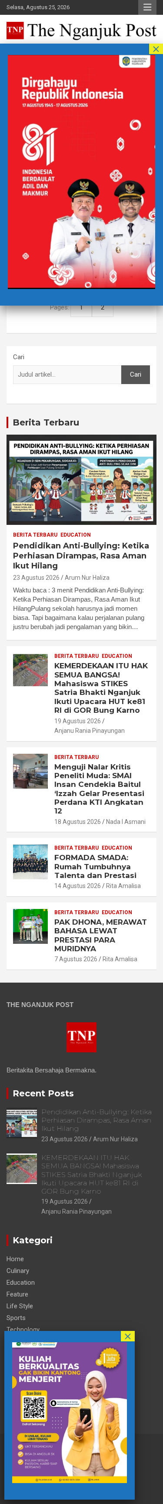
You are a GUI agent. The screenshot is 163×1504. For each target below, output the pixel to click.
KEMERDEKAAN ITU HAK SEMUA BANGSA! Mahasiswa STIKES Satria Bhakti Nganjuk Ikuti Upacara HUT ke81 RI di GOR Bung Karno (101, 688)
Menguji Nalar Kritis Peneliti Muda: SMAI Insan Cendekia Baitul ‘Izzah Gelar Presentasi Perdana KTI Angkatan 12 (99, 789)
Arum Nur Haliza (87, 577)
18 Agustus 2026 (77, 821)
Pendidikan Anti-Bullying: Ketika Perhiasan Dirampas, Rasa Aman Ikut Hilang (81, 556)
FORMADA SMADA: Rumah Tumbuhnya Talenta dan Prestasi (95, 866)
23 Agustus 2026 (36, 577)
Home (15, 1259)
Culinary (18, 1271)
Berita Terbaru (46, 422)
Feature (17, 1294)
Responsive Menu (147, 7)
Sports (16, 1318)
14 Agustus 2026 (77, 885)
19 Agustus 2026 (77, 721)
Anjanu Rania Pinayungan (89, 730)
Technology (23, 1330)
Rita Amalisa (123, 885)
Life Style (20, 1306)
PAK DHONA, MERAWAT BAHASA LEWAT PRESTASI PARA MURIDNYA (100, 935)
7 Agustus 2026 (75, 959)
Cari (18, 357)
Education (75, 535)
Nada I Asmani (126, 821)
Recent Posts (43, 1093)
